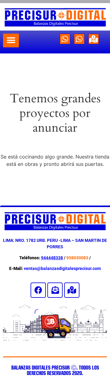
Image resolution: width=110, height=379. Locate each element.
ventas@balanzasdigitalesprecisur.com (62, 268)
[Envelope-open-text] (55, 290)
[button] (11, 40)
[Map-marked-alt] (93, 39)
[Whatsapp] (65, 39)
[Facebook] (38, 290)
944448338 (52, 257)
